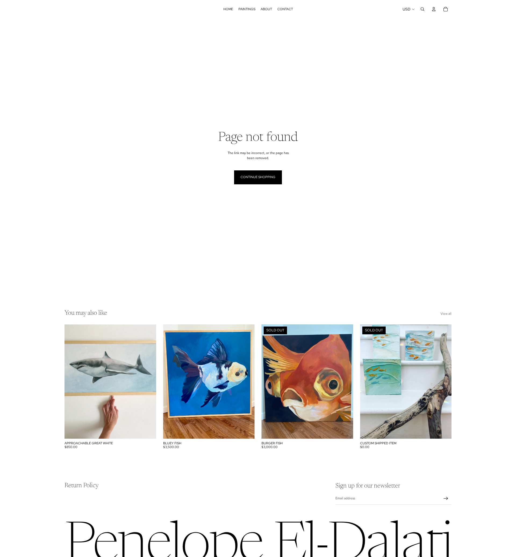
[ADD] (148, 430)
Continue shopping (258, 177)
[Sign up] (446, 498)
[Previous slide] (269, 381)
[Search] (422, 9)
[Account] (434, 9)
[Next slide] (345, 381)
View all (446, 314)
